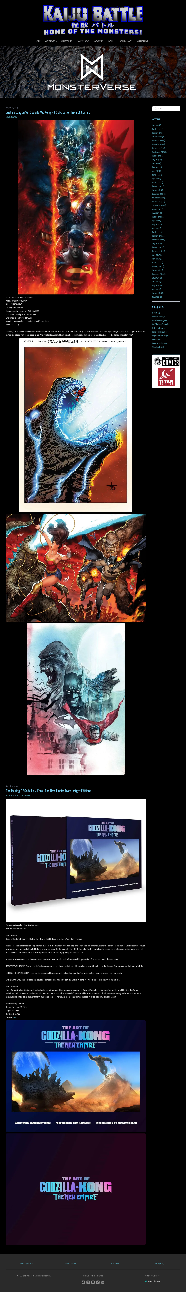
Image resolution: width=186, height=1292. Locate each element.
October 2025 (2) (158, 148)
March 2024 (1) (157, 183)
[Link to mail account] (102, 1282)
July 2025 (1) (157, 160)
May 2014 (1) (157, 286)
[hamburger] (11, 4)
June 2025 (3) (157, 163)
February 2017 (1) (158, 266)
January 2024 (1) (158, 190)
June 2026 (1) (157, 125)
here (14, 1017)
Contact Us (115, 1264)
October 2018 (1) (158, 251)
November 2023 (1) (159, 198)
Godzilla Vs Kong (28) (159, 321)
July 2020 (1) (157, 244)
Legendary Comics (12, 117)
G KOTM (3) (156, 313)
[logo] (93, 20)
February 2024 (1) (158, 186)
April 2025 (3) (157, 171)
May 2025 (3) (157, 167)
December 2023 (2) (159, 194)
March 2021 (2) (157, 232)
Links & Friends (70, 1264)
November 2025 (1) (159, 144)
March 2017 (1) (157, 263)
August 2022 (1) (158, 217)
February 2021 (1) (158, 236)
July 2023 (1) (157, 213)
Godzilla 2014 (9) (158, 317)
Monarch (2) (156, 340)
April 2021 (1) (157, 228)
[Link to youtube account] (93, 1282)
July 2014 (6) (157, 278)
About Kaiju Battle (26, 1264)
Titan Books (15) (158, 347)
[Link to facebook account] (83, 1282)
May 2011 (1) (157, 297)
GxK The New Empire (12, 796)
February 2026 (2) (158, 133)
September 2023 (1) (159, 205)
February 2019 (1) (158, 247)
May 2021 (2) (157, 225)
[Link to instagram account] (98, 1282)
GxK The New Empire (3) (160, 324)
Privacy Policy (159, 1264)
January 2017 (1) (158, 270)
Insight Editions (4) (159, 328)
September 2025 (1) (159, 152)
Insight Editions (25, 796)
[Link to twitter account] (88, 1282)
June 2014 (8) (157, 282)
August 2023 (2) (158, 209)
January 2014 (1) (158, 293)
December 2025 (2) (159, 141)
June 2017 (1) (157, 255)
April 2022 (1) (157, 221)
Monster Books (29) (159, 343)
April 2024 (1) (157, 179)
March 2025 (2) (157, 175)
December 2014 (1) (159, 274)
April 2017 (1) (157, 259)
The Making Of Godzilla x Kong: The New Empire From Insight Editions (48, 791)
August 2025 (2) (158, 156)
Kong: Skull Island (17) (160, 332)
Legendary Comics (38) (160, 336)
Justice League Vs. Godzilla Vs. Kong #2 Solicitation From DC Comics (48, 113)
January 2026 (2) (158, 137)
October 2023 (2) (158, 202)
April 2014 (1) (157, 289)
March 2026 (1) (157, 129)
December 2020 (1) (159, 240)
